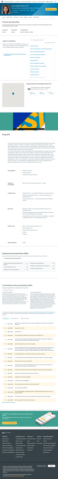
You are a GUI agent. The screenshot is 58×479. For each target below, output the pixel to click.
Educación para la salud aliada (49, 445)
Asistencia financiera (20, 450)
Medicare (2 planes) (34, 74)
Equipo (3, 17)
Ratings (30, 17)
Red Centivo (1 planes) (35, 57)
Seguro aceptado (19, 447)
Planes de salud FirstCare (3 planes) (38, 66)
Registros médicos (19, 443)
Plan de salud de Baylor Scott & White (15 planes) (41, 48)
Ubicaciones (16, 17)
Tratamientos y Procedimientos (8, 450)
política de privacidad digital (17, 476)
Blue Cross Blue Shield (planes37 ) (37, 51)
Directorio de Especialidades (7, 447)
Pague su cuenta (19, 441)
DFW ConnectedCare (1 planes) (37, 63)
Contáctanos (29, 450)
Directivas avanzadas (20, 452)
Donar (38, 441)
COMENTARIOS (36, 17)
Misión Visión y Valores (31, 438)
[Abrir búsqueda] (55, 1)
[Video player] (29, 121)
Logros (28, 441)
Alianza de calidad (30, 445)
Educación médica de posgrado (49, 443)
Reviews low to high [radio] (25, 318)
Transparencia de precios (21, 445)
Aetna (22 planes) (34, 45)
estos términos (52, 42)
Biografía (25, 17)
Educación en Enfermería (48, 447)
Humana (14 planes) (34, 69)
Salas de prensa (30, 447)
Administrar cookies (41, 466)
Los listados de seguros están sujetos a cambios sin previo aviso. (15, 55)
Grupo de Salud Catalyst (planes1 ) (37, 54)
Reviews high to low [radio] (14, 318)
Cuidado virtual (5, 441)
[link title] (2, 1)
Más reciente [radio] (5, 318)
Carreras (45, 441)
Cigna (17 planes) (34, 60)
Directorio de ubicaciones (7, 445)
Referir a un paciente (47, 438)
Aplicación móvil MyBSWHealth (8, 452)
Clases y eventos (5, 438)
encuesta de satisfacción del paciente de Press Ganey (40, 312)
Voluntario (39, 438)
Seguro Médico (9, 17)
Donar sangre (39, 443)
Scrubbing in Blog (19, 456)
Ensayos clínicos (46, 452)
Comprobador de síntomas (21, 438)
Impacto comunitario (31, 443)
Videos (21, 17)
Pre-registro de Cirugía (20, 454)
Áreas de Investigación (47, 450)
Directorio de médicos (6, 443)
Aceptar (51, 466)
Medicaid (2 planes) (34, 71)
